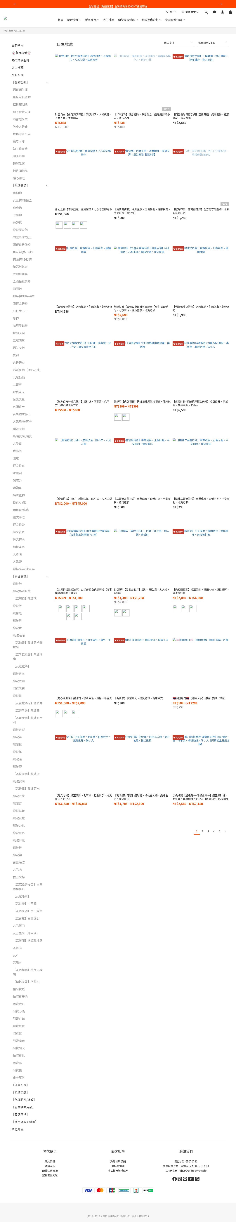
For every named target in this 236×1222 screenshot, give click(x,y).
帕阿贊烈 (19, 989)
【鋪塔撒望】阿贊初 (26, 981)
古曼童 (17, 443)
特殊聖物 (19, 495)
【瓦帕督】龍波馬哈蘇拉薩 (27, 644)
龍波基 (17, 751)
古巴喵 (17, 869)
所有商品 (90, 20)
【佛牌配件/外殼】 (24, 1099)
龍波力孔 (19, 825)
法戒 (16, 458)
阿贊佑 (17, 1070)
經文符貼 (19, 539)
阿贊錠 (17, 1033)
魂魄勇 (17, 487)
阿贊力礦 (19, 1011)
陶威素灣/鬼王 (22, 237)
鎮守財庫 (19, 141)
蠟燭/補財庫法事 (24, 569)
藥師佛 (17, 222)
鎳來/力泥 (19, 502)
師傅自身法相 (22, 244)
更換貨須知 (118, 1166)
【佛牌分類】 (20, 185)
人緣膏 (17, 561)
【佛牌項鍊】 (20, 1092)
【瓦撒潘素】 (22, 896)
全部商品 (8, 30)
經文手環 (19, 517)
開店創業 (19, 156)
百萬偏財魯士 (22, 414)
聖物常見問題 (50, 1175)
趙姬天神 (19, 429)
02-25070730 (189, 1161)
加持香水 (19, 546)
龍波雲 (17, 803)
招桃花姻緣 (20, 104)
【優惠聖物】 (20, 1085)
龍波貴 (17, 628)
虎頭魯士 (19, 406)
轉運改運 (19, 163)
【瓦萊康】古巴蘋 (25, 903)
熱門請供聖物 (20, 60)
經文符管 (19, 524)
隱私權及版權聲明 (118, 1170)
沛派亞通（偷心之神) (27, 370)
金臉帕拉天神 (22, 281)
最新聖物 (17, 45)
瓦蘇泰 (17, 948)
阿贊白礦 (19, 1018)
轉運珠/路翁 (21, 510)
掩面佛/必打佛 (22, 259)
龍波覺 (17, 695)
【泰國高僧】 (20, 576)
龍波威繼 (19, 796)
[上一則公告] (14, 4)
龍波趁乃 (19, 833)
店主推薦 (108, 20)
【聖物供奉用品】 (23, 1107)
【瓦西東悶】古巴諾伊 (27, 911)
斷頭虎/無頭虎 (22, 436)
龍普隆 (17, 613)
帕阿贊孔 (19, 1055)
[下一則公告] (221, 4)
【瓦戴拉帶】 (22, 666)
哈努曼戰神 (20, 325)
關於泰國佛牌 (126, 20)
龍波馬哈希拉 (22, 591)
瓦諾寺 (17, 962)
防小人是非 (20, 126)
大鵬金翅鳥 (20, 274)
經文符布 (19, 465)
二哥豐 (17, 384)
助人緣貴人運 (22, 111)
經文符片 (19, 532)
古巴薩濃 (19, 862)
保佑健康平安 (22, 134)
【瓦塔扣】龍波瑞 (25, 598)
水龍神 (17, 473)
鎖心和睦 (19, 178)
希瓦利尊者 (20, 266)
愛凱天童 (19, 399)
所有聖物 (17, 75)
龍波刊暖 (19, 840)
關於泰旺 (73, 20)
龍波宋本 (19, 673)
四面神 (17, 288)
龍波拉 (17, 744)
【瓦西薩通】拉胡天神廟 (27, 972)
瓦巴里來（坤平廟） (26, 933)
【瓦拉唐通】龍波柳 (26, 774)
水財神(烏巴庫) (23, 252)
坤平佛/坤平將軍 (24, 296)
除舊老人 (19, 392)
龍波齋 (17, 766)
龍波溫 (17, 759)
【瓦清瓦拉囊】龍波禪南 (27, 656)
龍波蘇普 (19, 810)
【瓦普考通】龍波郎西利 (27, 720)
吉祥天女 (19, 362)
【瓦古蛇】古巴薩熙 (26, 918)
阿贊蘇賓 (19, 1026)
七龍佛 (17, 215)
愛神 (16, 355)
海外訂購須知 (118, 1161)
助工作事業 (20, 148)
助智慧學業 (20, 119)
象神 (16, 318)
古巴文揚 (19, 877)
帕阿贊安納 (20, 996)
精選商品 (17, 1129)
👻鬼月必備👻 (21, 53)
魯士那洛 (19, 1077)
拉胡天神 (19, 333)
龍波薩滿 (19, 635)
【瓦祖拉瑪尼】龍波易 (27, 703)
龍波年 (17, 737)
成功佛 (17, 207)
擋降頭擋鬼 (20, 170)
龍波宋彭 (19, 729)
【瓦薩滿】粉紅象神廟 (27, 940)
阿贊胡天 (19, 1048)
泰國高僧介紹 (173, 20)
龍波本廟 (19, 681)
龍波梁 (17, 855)
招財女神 (19, 347)
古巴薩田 (19, 925)
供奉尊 (17, 451)
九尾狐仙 (19, 377)
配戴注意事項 (50, 1170)
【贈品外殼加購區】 (25, 1122)
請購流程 (50, 1166)
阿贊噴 (17, 1063)
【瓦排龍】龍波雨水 (26, 788)
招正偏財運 (20, 89)
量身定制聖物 (22, 97)
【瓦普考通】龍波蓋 (26, 710)
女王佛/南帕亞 (22, 200)
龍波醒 (17, 620)
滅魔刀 (17, 480)
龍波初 (17, 847)
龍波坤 (17, 583)
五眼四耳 (19, 340)
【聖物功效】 (20, 82)
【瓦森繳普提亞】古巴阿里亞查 (27, 886)
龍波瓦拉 (19, 818)
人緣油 (17, 554)
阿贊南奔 (19, 1040)
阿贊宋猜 (19, 688)
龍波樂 (17, 605)
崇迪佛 (17, 193)
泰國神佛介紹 (150, 20)
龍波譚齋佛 (20, 229)
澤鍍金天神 (20, 303)
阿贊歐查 (19, 1004)
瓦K (15, 955)
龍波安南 (19, 781)
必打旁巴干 (20, 311)
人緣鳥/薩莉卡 (22, 421)
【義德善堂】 (20, 1114)
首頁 (61, 20)
